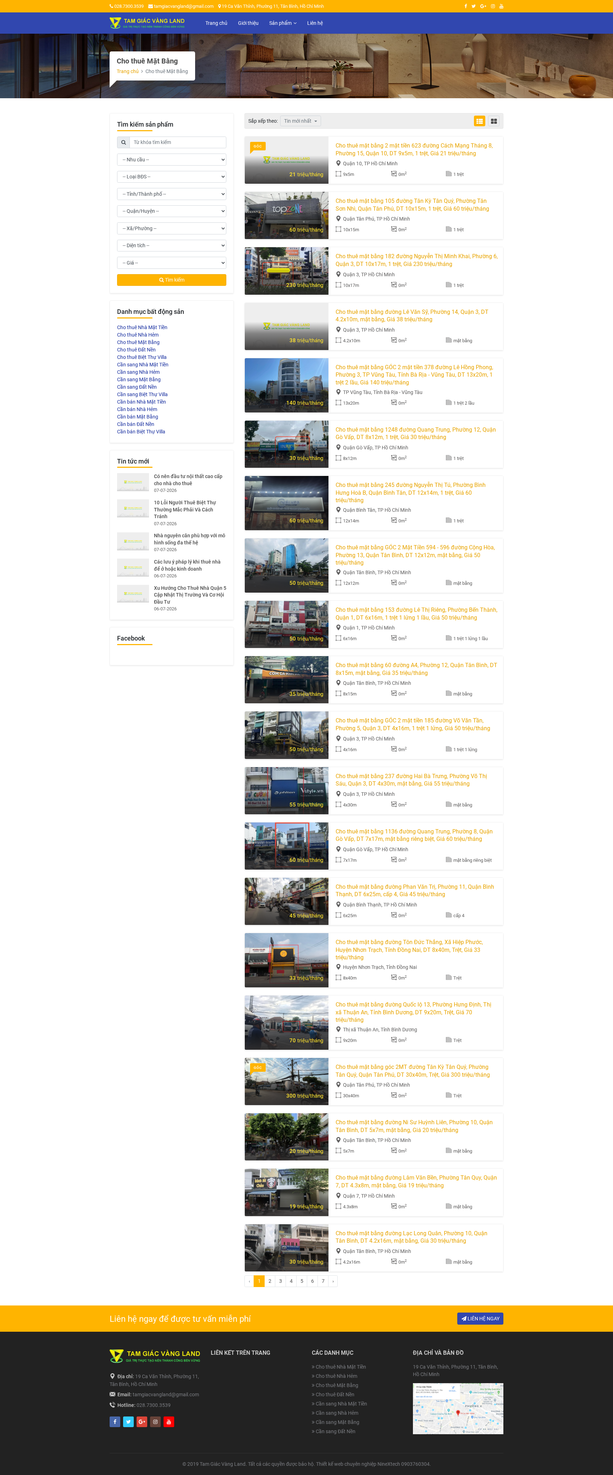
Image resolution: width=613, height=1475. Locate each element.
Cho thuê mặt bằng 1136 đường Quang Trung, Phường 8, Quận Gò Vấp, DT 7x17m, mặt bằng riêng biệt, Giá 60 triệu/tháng (414, 835)
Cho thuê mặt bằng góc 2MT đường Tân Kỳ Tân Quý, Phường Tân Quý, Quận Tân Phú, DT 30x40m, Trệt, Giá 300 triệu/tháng (413, 1071)
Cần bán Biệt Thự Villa (141, 431)
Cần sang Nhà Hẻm (138, 372)
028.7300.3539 (128, 6)
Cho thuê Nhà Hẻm (138, 335)
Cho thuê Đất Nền (136, 350)
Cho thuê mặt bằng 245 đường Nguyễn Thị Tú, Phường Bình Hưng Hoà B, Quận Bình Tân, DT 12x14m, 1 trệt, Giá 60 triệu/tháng (411, 493)
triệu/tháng (306, 174)
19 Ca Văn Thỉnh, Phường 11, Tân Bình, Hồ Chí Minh (272, 6)
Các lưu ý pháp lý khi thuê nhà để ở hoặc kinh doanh (187, 565)
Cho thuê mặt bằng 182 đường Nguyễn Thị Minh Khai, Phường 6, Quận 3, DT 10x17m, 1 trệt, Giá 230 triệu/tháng (417, 260)
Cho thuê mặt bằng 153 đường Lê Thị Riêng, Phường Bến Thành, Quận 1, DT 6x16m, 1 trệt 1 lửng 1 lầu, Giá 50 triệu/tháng (416, 613)
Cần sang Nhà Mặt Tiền (143, 364)
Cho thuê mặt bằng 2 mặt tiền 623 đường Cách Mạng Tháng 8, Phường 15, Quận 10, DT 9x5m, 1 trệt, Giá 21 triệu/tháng (414, 149)
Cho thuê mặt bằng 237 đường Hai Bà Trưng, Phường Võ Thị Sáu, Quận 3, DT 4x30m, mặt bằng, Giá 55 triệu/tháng (411, 780)
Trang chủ (128, 71)
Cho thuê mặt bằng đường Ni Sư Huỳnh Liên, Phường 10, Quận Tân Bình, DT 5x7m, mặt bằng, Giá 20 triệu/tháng (414, 1126)
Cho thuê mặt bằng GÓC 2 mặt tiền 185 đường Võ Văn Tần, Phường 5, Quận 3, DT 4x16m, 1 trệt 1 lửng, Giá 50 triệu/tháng (413, 724)
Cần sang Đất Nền (137, 387)
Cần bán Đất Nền (135, 424)
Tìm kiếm (174, 280)
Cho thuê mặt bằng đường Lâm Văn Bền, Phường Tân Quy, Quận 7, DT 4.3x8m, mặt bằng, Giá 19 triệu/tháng (416, 1181)
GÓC (258, 146)
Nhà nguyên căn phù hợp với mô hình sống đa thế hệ (189, 539)
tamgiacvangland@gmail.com (184, 6)
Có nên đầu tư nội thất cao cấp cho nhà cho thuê (188, 479)
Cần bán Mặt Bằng (137, 417)
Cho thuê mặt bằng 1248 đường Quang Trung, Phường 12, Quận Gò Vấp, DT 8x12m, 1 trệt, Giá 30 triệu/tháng (416, 433)
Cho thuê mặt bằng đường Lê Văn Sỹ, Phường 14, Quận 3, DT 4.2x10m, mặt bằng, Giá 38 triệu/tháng (412, 316)
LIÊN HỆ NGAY (482, 1318)
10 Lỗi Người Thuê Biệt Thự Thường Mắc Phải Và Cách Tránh (185, 509)
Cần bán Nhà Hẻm (137, 409)
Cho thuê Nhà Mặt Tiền (142, 327)
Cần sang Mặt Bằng (139, 379)
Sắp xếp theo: (263, 121)
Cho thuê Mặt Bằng (138, 342)
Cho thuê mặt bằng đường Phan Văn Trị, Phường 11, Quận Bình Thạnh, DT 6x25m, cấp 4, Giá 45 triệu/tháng (415, 890)
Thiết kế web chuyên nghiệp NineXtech (358, 1464)
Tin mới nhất (298, 121)
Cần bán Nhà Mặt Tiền (141, 402)
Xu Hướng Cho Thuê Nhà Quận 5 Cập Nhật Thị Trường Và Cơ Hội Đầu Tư (190, 595)
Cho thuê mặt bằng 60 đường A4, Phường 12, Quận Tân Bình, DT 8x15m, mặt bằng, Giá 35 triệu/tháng (416, 669)
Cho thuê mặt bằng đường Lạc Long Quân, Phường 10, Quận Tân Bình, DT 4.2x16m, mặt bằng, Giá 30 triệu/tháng (411, 1237)
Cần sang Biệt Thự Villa (142, 394)
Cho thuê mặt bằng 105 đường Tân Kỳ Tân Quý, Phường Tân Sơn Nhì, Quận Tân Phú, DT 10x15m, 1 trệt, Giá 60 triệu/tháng (412, 205)
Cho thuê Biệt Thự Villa (142, 357)
